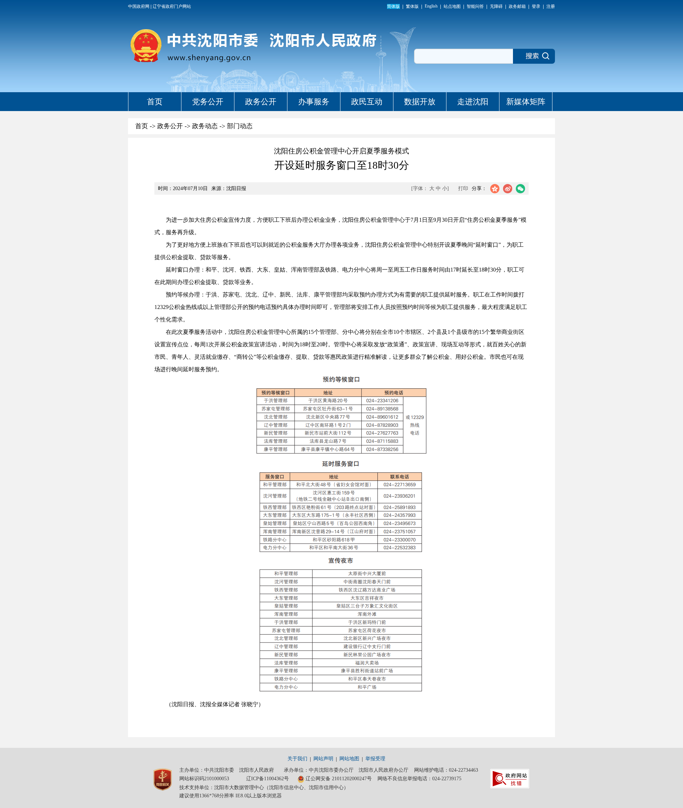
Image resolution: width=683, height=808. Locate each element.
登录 (536, 6)
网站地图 (349, 758)
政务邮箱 (517, 6)
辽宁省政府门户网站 (172, 6)
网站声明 (323, 758)
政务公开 (260, 101)
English (431, 6)
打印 (463, 188)
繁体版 (412, 6)
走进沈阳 (472, 101)
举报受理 (375, 758)
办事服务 (313, 101)
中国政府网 (138, 6)
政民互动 (366, 101)
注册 (550, 6)
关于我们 (297, 758)
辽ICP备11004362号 (267, 778)
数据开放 (419, 101)
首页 (155, 101)
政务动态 (205, 126)
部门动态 (240, 126)
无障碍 (496, 6)
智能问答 (475, 6)
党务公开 (207, 101)
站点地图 (452, 6)
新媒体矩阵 (525, 101)
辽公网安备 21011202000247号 (339, 778)
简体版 (393, 6)
